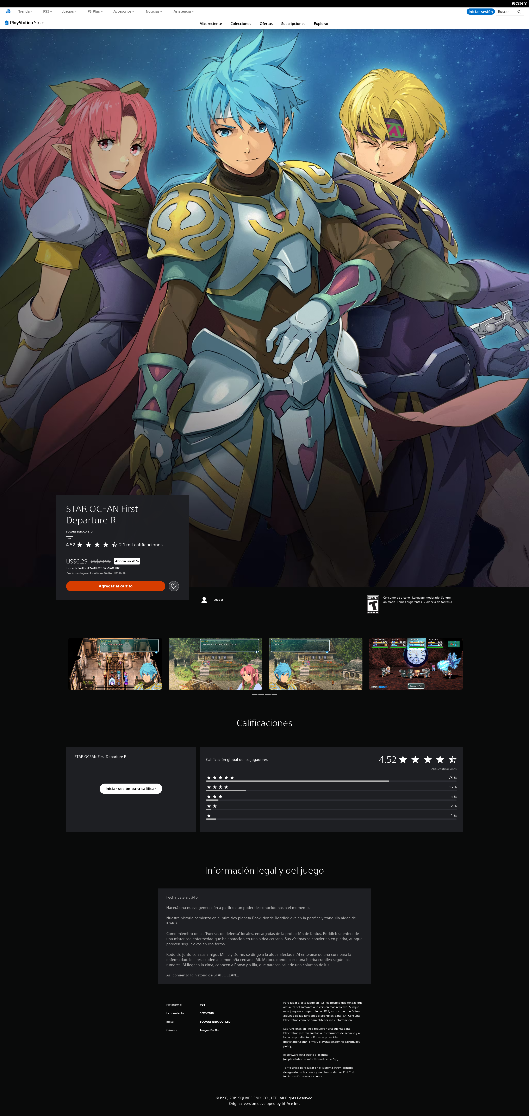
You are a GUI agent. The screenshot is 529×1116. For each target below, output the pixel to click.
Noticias (153, 11)
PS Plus (93, 11)
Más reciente (210, 23)
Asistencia (182, 11)
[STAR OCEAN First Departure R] (115, 664)
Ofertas (266, 23)
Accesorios (122, 11)
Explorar (321, 23)
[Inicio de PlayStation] (8, 11)
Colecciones (240, 23)
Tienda (24, 11)
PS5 (46, 11)
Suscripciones (293, 23)
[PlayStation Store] (25, 22)
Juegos (68, 11)
